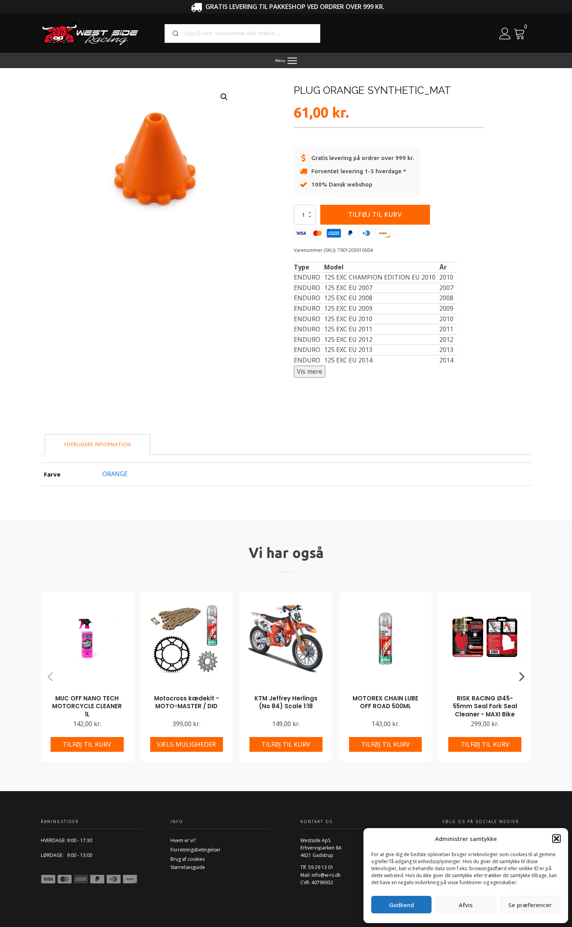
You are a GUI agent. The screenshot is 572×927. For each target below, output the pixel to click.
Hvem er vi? (183, 840)
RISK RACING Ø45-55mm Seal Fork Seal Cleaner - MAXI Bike (485, 706)
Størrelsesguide (187, 867)
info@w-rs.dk (326, 875)
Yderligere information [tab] (97, 444)
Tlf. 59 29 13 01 (316, 867)
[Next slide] (521, 676)
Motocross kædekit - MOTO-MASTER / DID (186, 702)
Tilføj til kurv (375, 214)
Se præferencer (530, 905)
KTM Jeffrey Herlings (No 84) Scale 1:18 (286, 702)
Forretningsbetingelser (195, 849)
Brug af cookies (187, 859)
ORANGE (115, 474)
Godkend (401, 905)
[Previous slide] (50, 676)
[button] (556, 839)
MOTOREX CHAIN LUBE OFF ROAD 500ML (385, 702)
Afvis (466, 905)
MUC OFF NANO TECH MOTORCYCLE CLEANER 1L (87, 706)
